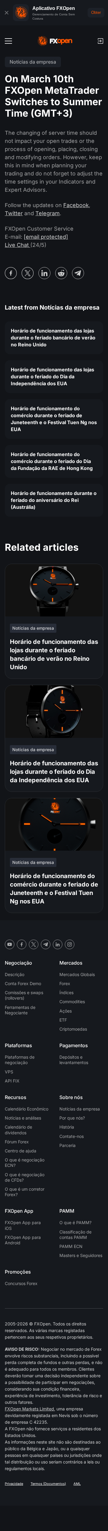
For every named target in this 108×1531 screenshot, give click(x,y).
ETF (63, 1019)
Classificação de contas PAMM (75, 1234)
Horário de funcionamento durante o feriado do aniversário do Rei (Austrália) (54, 500)
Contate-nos (71, 1136)
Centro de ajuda (20, 1150)
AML (77, 1484)
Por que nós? (72, 1117)
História (66, 1126)
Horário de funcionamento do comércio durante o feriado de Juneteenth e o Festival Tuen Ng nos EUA (54, 418)
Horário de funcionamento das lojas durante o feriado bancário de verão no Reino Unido (53, 338)
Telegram (47, 213)
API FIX (12, 1080)
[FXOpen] (55, 41)
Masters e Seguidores (80, 1255)
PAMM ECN (70, 1246)
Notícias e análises (23, 1117)
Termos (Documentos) (48, 1484)
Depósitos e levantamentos (73, 1059)
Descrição (14, 974)
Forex (64, 983)
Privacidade (14, 1484)
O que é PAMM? (75, 1222)
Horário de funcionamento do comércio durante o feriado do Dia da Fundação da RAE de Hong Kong (52, 461)
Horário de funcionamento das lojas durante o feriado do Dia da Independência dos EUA (52, 376)
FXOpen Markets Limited (29, 1408)
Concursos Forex (21, 1283)
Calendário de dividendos (18, 1129)
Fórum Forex (17, 1141)
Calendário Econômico (26, 1108)
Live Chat (17, 245)
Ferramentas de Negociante (20, 1010)
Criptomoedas (73, 1029)
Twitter (14, 213)
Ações (65, 1010)
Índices (66, 992)
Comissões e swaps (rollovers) (24, 995)
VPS (9, 1071)
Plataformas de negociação (19, 1059)
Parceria (67, 1145)
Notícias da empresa (79, 1108)
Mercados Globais (77, 974)
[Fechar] (6, 13)
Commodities (72, 1001)
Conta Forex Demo (23, 983)
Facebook (76, 205)
